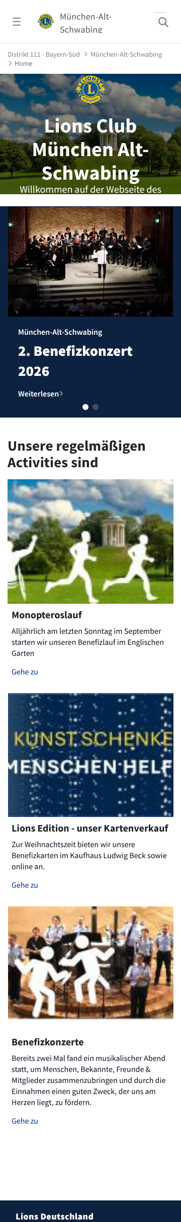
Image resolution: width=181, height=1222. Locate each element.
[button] (85, 407)
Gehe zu (25, 672)
